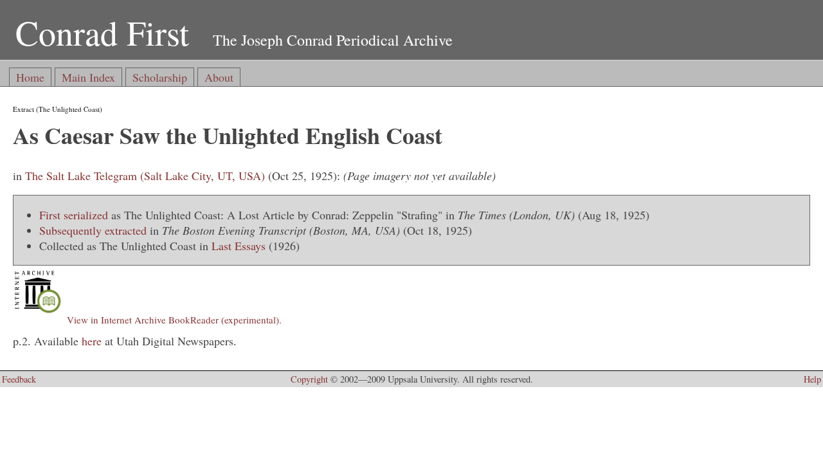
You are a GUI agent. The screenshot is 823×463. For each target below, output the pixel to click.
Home (30, 77)
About (218, 77)
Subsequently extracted (93, 230)
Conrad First (102, 32)
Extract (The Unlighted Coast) (57, 109)
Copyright (309, 379)
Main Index (88, 77)
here (92, 341)
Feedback (19, 379)
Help (812, 379)
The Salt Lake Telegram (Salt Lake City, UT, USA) (145, 175)
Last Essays (239, 245)
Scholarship (159, 77)
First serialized (73, 214)
